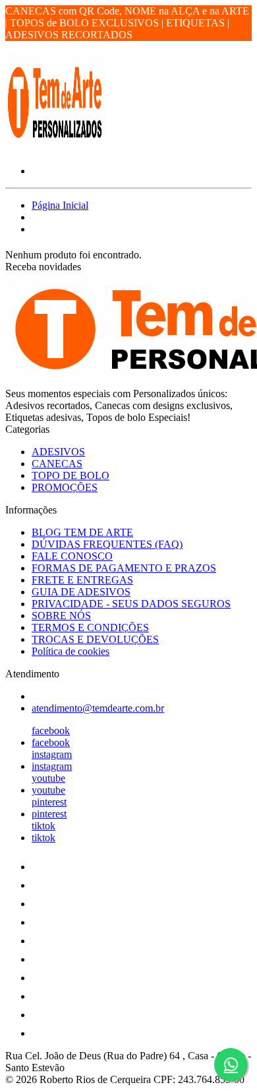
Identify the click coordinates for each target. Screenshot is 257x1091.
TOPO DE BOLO (70, 475)
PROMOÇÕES (65, 487)
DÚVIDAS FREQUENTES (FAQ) (107, 544)
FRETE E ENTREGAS (82, 579)
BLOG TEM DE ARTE (82, 532)
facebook (51, 730)
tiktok (43, 825)
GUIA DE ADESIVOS (81, 591)
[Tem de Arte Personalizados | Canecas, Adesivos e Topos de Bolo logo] (54, 148)
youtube (48, 778)
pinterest (49, 802)
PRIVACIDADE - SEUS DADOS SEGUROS (131, 603)
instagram (52, 754)
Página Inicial (60, 205)
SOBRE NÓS (61, 615)
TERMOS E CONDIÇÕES (90, 627)
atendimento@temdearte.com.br (98, 708)
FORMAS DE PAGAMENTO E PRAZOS (124, 568)
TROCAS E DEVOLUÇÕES (95, 639)
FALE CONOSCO (72, 556)
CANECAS (57, 463)
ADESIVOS (58, 451)
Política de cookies (70, 651)
